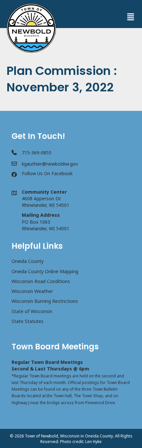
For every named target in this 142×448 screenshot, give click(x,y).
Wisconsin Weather (32, 291)
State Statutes (28, 321)
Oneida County (28, 261)
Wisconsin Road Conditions (41, 281)
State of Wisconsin (32, 311)
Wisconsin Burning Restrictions (45, 301)
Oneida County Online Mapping (45, 271)
